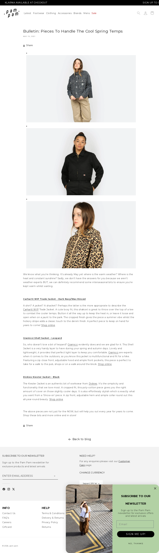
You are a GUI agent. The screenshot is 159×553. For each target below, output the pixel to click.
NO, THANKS (135, 543)
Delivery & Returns (53, 517)
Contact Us (8, 513)
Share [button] (29, 45)
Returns (46, 527)
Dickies (93, 383)
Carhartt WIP (31, 309)
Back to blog (82, 439)
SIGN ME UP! (135, 534)
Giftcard (7, 527)
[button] (52, 13)
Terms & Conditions (53, 513)
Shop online (48, 325)
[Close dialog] (155, 488)
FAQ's (5, 517)
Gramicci (73, 344)
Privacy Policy (50, 522)
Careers (6, 522)
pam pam (13, 546)
